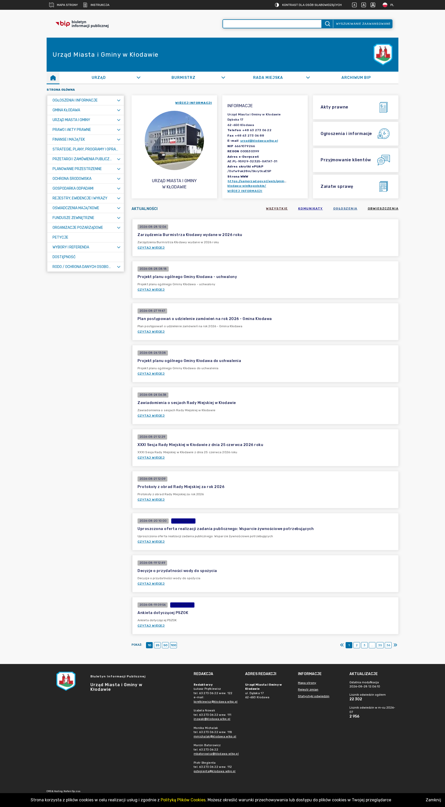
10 (149, 645)
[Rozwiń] (138, 77)
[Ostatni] (395, 645)
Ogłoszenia (345, 208)
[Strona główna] (53, 77)
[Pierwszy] (342, 645)
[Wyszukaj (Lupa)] (327, 24)
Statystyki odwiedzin (313, 696)
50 (165, 645)
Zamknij (433, 799)
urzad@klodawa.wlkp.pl (259, 140)
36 (388, 645)
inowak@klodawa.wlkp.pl (212, 719)
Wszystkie (277, 208)
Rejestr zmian (308, 689)
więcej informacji (193, 103)
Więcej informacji (244, 191)
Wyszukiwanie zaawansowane (363, 24)
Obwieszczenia (383, 208)
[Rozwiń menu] (119, 100)
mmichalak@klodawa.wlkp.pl (215, 736)
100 (173, 645)
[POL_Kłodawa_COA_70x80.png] (382, 55)
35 (380, 645)
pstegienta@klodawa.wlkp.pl (215, 771)
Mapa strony (67, 5)
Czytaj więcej (151, 247)
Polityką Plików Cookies (183, 799)
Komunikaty (310, 208)
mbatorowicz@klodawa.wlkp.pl (216, 753)
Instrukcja (100, 5)
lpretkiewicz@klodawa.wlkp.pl (215, 701)
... (372, 645)
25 (157, 645)
